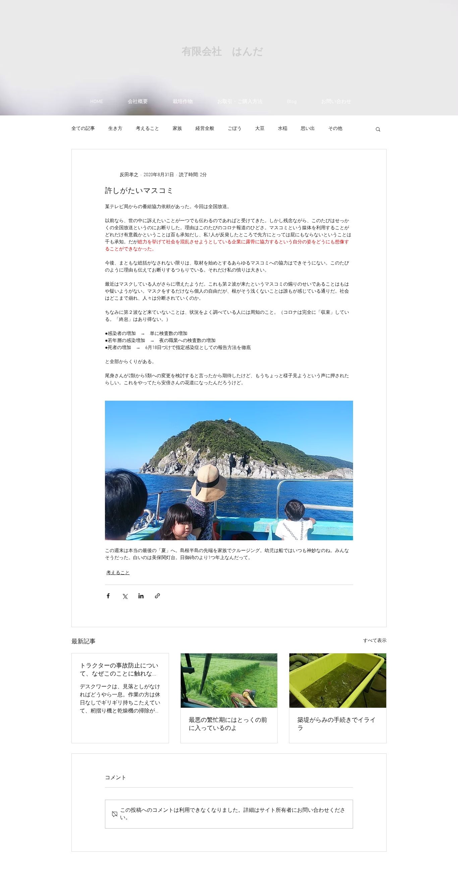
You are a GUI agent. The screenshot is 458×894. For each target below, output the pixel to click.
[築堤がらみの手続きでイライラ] (337, 680)
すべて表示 (375, 641)
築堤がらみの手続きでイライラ (336, 724)
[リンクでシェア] (157, 596)
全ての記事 (83, 129)
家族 (177, 129)
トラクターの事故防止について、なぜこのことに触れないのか (119, 670)
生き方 (115, 129)
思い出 (308, 129)
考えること (147, 129)
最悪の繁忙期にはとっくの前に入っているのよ (228, 724)
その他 (335, 129)
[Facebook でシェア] (108, 596)
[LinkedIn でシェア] (141, 596)
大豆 (260, 129)
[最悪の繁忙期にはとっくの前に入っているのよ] (229, 680)
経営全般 (204, 129)
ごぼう (235, 129)
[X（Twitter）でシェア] (124, 596)
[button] (378, 129)
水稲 (282, 129)
